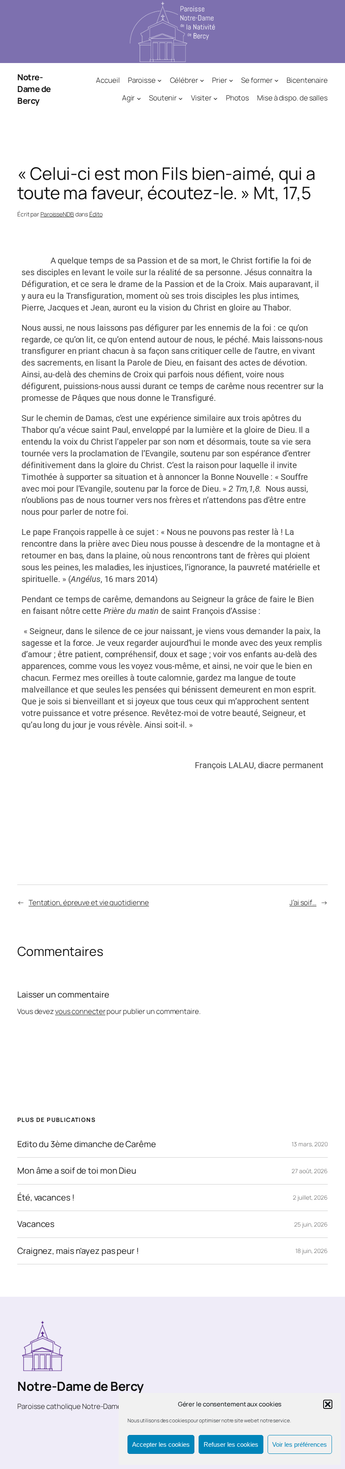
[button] (328, 1404)
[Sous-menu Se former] (276, 80)
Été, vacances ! (45, 1197)
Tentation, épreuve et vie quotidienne (89, 902)
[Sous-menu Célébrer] (202, 80)
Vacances (35, 1224)
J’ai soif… (302, 902)
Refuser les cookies (231, 1444)
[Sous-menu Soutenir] (180, 98)
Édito (96, 214)
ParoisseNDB (57, 214)
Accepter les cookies (161, 1444)
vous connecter (80, 1011)
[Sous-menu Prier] (231, 80)
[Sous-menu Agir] (139, 98)
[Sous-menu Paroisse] (159, 80)
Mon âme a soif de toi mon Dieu (76, 1170)
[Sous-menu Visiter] (215, 98)
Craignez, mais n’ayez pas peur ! (78, 1251)
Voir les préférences (299, 1444)
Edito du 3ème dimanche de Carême (86, 1144)
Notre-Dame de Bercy (34, 88)
